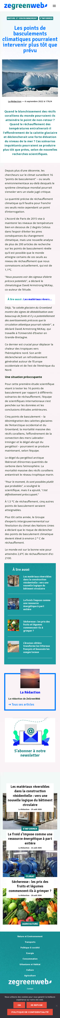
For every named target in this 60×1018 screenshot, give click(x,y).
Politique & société (30, 947)
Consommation (30, 958)
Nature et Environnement (22, 18)
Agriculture (30, 975)
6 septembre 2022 (34, 101)
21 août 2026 (36, 848)
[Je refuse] (56, 1005)
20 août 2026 (36, 895)
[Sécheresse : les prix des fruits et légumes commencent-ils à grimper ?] (13, 625)
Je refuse (37, 1005)
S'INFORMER (46, 18)
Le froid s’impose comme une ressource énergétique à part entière (36, 605)
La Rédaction (14, 101)
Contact (30, 989)
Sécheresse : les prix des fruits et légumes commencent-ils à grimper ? (36, 626)
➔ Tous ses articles (21, 704)
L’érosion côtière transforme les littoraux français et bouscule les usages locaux (36, 647)
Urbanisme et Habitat (30, 964)
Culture (30, 970)
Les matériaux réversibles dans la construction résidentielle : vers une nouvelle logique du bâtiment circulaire (37, 582)
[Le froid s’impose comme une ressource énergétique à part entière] (13, 604)
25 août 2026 (36, 809)
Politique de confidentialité (30, 1012)
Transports (30, 942)
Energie (30, 953)
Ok (19, 1005)
